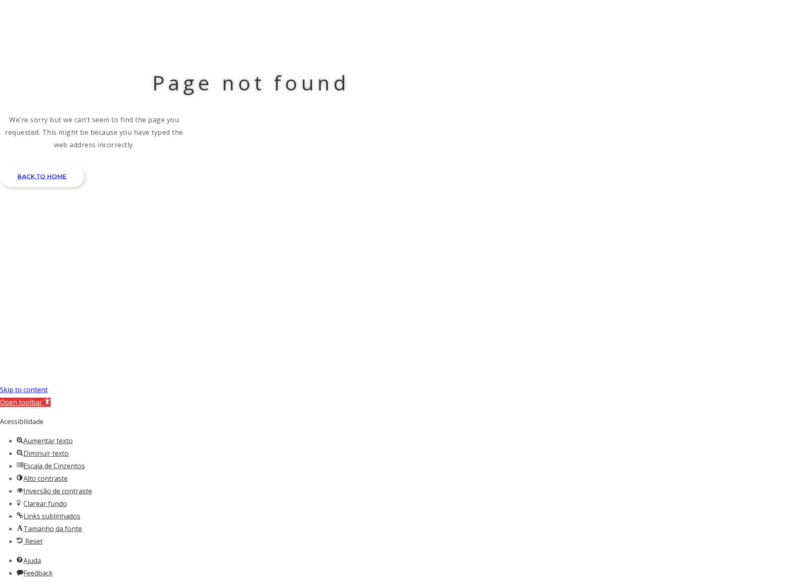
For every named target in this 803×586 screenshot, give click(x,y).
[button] (42, 176)
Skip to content (24, 389)
